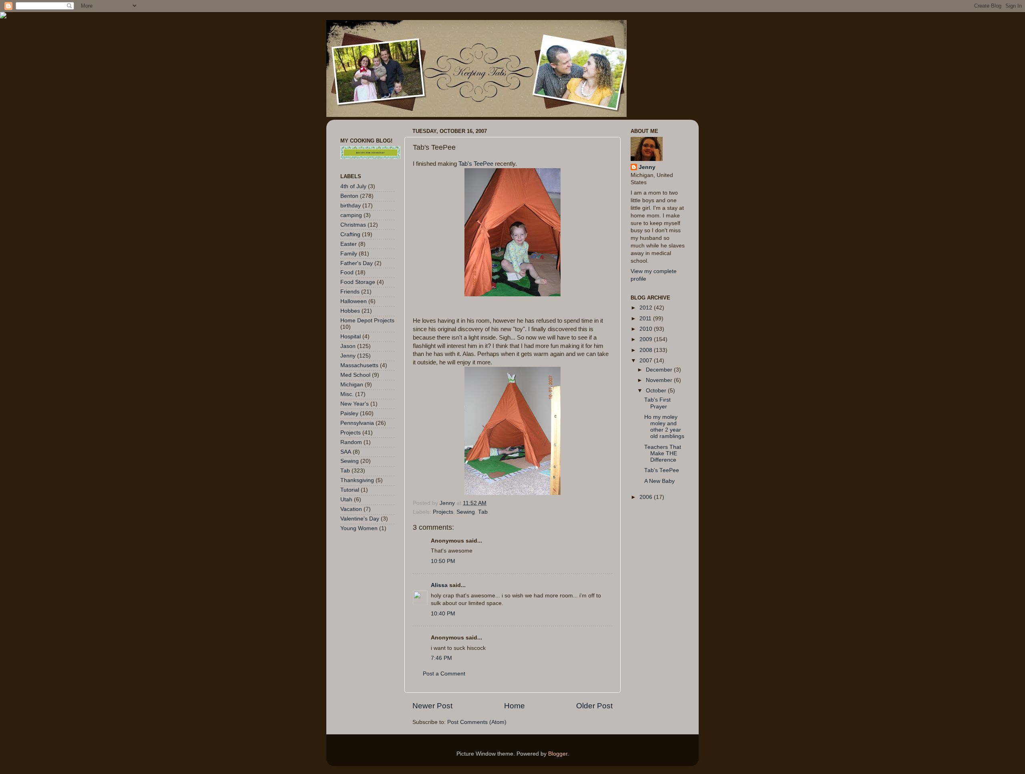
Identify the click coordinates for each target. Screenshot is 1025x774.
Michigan (351, 385)
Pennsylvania (357, 423)
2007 (646, 361)
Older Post (594, 706)
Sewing (465, 512)
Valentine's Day (359, 519)
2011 (646, 319)
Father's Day (356, 263)
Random (351, 442)
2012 (646, 308)
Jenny (348, 356)
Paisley (349, 413)
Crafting (350, 234)
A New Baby (659, 481)
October (657, 391)
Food (347, 272)
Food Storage (357, 282)
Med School (355, 375)
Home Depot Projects (367, 321)
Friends (350, 292)
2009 (646, 339)
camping (351, 215)
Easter (348, 244)
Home (514, 706)
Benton (349, 196)
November (660, 380)
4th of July (353, 186)
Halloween (353, 301)
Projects (443, 512)
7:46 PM (441, 658)
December (660, 370)
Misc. (347, 394)
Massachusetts (359, 365)
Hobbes (350, 311)
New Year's (354, 404)
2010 (646, 329)
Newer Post (432, 706)
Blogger (557, 754)
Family (348, 254)
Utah (346, 500)
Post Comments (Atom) (476, 722)
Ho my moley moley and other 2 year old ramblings (664, 427)
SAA (345, 452)
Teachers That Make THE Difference (662, 453)
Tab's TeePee (476, 164)
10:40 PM (443, 614)
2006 (646, 497)
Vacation (351, 509)
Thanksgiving (357, 480)
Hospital (350, 337)
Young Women (359, 528)
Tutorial (349, 490)
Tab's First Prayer (657, 403)
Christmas (353, 225)
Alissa (439, 585)
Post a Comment (444, 674)
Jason (348, 346)
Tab (483, 512)
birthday (350, 206)
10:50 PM (443, 561)
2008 (646, 350)
